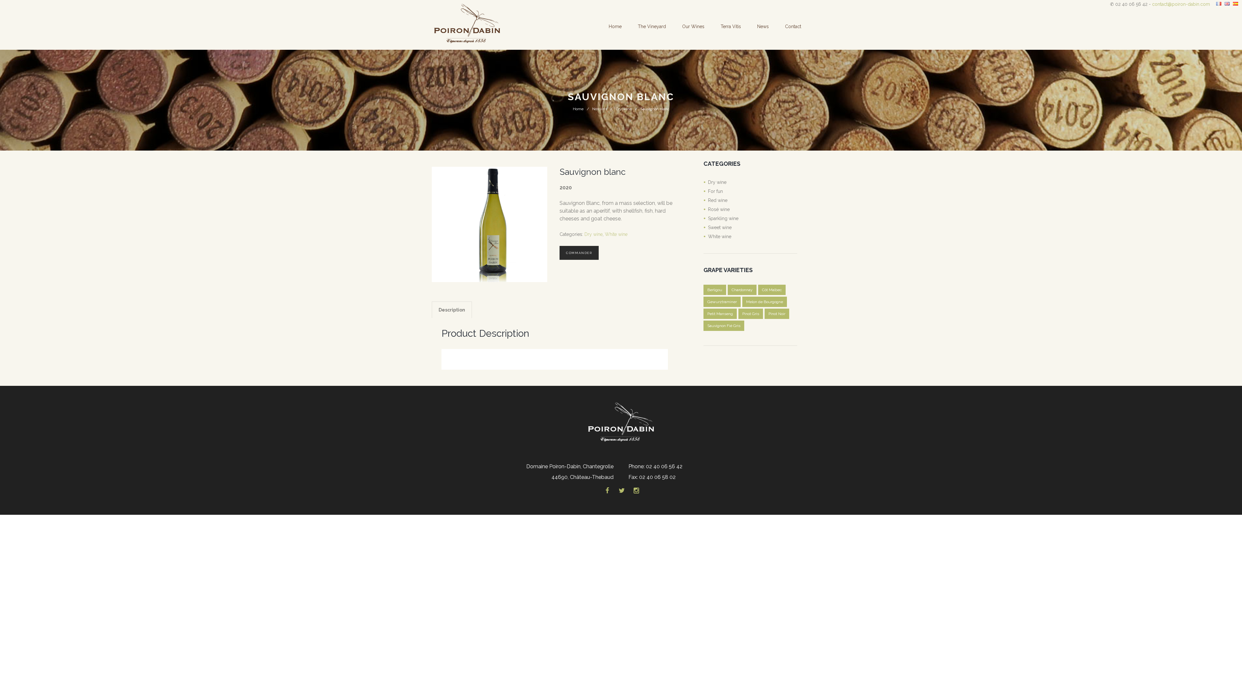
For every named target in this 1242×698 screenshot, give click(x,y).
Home (615, 26)
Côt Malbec (772, 290)
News (763, 26)
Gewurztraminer (722, 302)
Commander (579, 253)
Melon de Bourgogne (764, 302)
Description (452, 309)
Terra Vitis (731, 26)
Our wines (693, 26)
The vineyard (652, 26)
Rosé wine (719, 209)
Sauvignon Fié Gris (723, 325)
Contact (793, 26)
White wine (616, 234)
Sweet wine (720, 227)
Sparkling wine (723, 218)
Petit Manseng (720, 314)
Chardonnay (742, 290)
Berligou (714, 290)
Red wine (717, 200)
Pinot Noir (776, 314)
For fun (715, 191)
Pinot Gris (750, 314)
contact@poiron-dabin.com (1181, 4)
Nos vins (599, 109)
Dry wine (624, 109)
